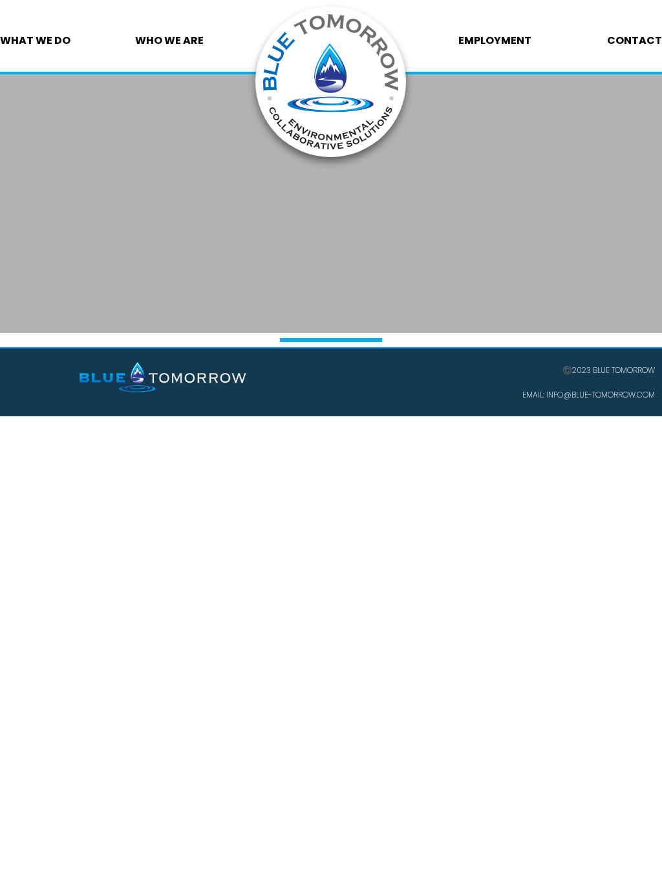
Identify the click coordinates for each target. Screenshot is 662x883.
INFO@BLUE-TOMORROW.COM (599, 394)
